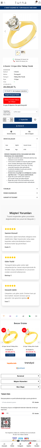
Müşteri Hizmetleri (20, 381)
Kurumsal (20, 376)
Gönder (37, 402)
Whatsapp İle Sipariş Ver (21, 59)
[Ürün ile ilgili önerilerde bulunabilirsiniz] (36, 316)
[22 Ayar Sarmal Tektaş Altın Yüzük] (10, 336)
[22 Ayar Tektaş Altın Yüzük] (30, 336)
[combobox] (3, 413)
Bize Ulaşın (20, 387)
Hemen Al (21, 126)
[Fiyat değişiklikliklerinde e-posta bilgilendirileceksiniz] (30, 316)
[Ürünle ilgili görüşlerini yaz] (17, 316)
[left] (2, 342)
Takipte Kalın (5, 394)
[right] (39, 342)
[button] (5, 31)
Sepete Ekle (24, 119)
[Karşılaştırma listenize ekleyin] (23, 316)
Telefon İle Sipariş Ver (22, 61)
